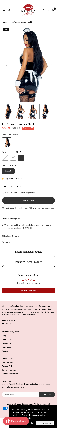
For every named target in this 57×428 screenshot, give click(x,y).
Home (4, 22)
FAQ (4, 336)
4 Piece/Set (8, 171)
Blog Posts (6, 343)
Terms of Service (9, 370)
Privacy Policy (8, 366)
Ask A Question (28, 193)
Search (5, 351)
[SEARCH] (8, 10)
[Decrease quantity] (5, 186)
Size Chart (20, 152)
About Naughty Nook (10, 332)
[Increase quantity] (17, 186)
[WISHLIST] (48, 10)
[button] (51, 64)
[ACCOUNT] (43, 10)
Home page (6, 347)
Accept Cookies (44, 423)
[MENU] (3, 10)
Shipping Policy (8, 358)
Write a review (28, 290)
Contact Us (6, 339)
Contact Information (10, 374)
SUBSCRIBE (47, 395)
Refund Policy (7, 362)
